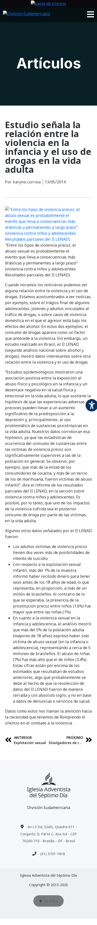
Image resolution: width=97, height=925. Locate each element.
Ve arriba (51, 901)
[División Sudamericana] (48, 785)
